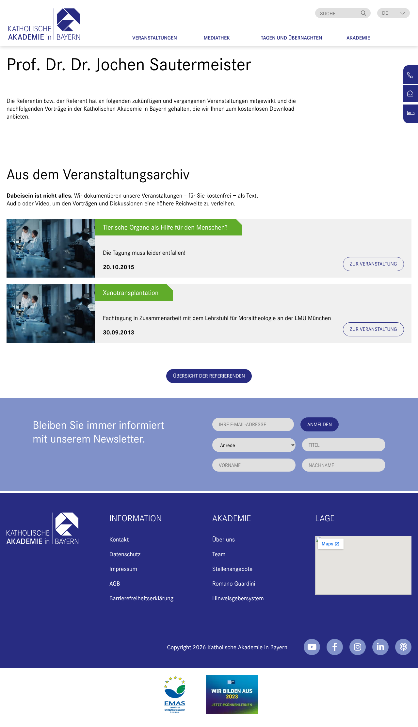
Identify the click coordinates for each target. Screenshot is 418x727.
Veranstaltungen (154, 37)
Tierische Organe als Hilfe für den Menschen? (165, 227)
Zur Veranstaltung (373, 263)
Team (219, 554)
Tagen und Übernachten (291, 37)
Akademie (358, 37)
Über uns (223, 539)
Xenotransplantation (130, 292)
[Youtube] (312, 647)
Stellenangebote (232, 568)
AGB (114, 583)
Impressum (123, 568)
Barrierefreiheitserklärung (141, 598)
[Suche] (364, 13)
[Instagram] (357, 647)
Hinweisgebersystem (238, 598)
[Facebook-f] (335, 647)
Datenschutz (124, 554)
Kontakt (119, 539)
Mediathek (217, 37)
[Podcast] (403, 647)
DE (385, 12)
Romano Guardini (233, 583)
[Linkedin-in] (380, 647)
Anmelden (319, 424)
